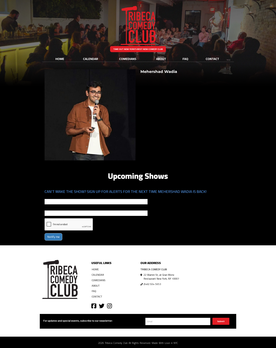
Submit (221, 321)
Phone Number (52, 208)
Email (47, 196)
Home (59, 59)
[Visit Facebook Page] (93, 306)
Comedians (127, 59)
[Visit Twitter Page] (101, 306)
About (161, 59)
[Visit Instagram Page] (109, 306)
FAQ (185, 59)
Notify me (53, 236)
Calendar (90, 59)
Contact (212, 59)
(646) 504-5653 (152, 284)
